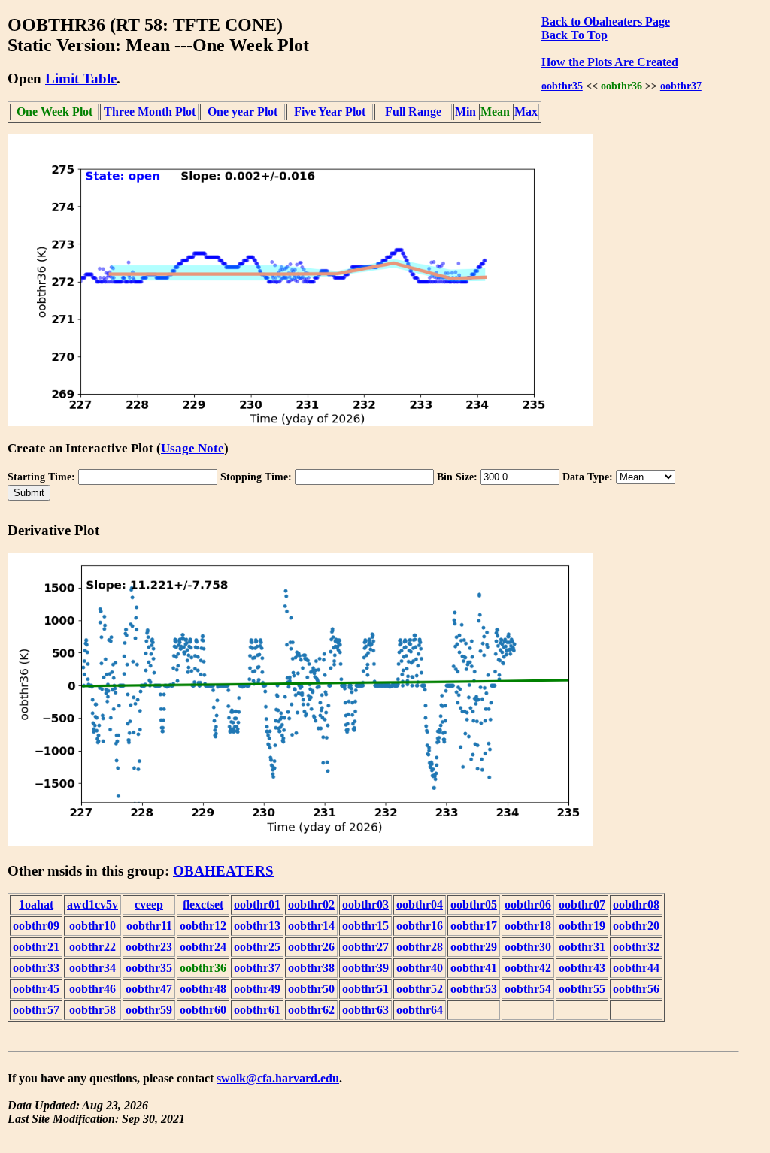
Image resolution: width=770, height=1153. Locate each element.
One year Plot (242, 111)
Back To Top (574, 35)
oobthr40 (419, 967)
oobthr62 (311, 1009)
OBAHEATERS (223, 871)
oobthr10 (92, 925)
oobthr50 (311, 988)
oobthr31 (582, 946)
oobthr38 (311, 967)
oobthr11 (149, 925)
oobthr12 (203, 925)
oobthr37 (681, 86)
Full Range (413, 111)
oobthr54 (528, 988)
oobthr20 (636, 925)
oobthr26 (311, 946)
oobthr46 (92, 988)
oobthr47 (149, 988)
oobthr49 (257, 988)
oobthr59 (149, 1009)
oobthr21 (36, 946)
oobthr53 (473, 988)
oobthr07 (582, 904)
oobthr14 (311, 925)
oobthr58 (92, 1009)
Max (526, 111)
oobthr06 (528, 904)
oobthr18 (528, 925)
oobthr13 (257, 925)
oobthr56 (636, 988)
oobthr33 (36, 967)
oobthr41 (473, 967)
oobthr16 (419, 925)
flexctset (203, 904)
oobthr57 (36, 1009)
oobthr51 (365, 988)
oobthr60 (203, 1009)
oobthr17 (473, 925)
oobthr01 (257, 904)
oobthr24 (203, 946)
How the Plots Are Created (609, 62)
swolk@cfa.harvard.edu (278, 1078)
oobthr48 (203, 988)
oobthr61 (257, 1009)
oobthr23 (149, 946)
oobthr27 (365, 946)
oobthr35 (562, 86)
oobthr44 (636, 967)
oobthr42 (528, 967)
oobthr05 (473, 904)
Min (465, 111)
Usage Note (192, 448)
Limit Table (81, 78)
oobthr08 (636, 904)
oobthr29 (473, 946)
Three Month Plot (150, 111)
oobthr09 (36, 925)
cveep (149, 904)
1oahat (36, 904)
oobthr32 (636, 946)
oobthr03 (365, 904)
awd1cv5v (92, 904)
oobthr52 (419, 988)
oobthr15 (365, 925)
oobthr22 (92, 946)
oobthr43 (582, 967)
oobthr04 (419, 904)
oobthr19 (582, 925)
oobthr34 (92, 967)
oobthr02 (311, 904)
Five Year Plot (329, 111)
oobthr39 (365, 967)
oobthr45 (36, 988)
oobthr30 (528, 946)
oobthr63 (365, 1009)
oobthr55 (582, 988)
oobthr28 (419, 946)
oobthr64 (419, 1009)
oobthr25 (257, 946)
